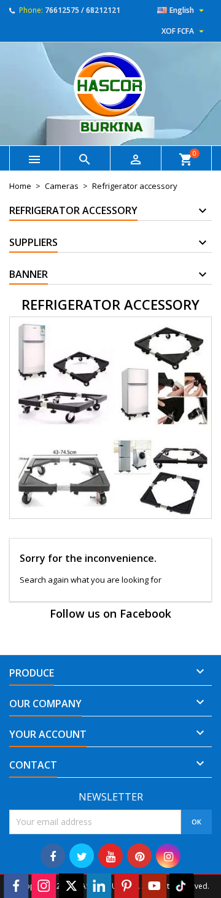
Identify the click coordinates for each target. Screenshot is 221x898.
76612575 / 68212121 (82, 10)
